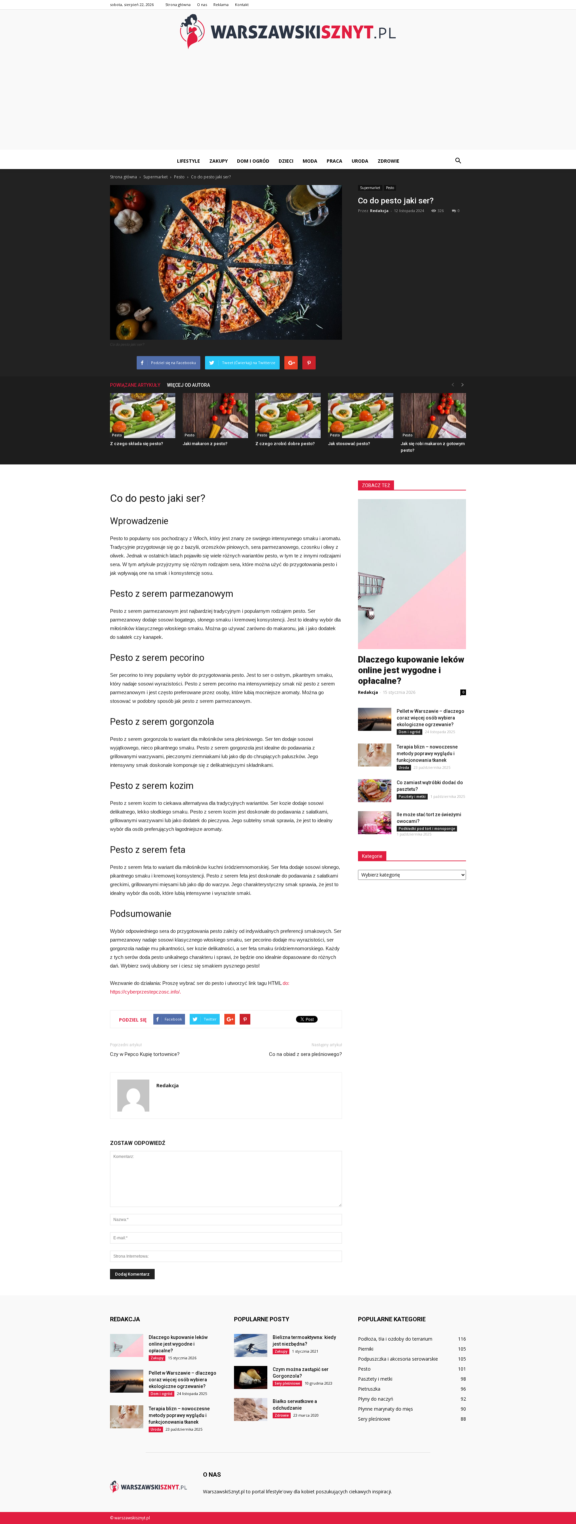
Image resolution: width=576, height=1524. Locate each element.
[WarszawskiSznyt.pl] (288, 31)
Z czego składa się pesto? (136, 443)
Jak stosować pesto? (349, 443)
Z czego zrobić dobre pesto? (285, 443)
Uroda (360, 161)
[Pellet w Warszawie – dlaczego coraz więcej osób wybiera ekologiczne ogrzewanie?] (374, 719)
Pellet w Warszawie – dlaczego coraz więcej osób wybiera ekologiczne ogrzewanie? (430, 717)
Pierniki (365, 1349)
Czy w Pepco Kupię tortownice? (145, 1054)
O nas (202, 4)
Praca (334, 161)
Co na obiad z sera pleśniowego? (305, 1054)
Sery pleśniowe (287, 1383)
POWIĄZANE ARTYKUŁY (135, 385)
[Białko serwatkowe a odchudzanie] (250, 1409)
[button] (458, 161)
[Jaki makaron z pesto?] (215, 415)
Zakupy (218, 161)
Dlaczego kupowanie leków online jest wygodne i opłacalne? (411, 670)
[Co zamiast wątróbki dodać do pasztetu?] (374, 790)
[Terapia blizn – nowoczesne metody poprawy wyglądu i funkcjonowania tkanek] (374, 755)
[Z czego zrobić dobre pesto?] (288, 415)
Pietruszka (369, 1389)
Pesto (390, 187)
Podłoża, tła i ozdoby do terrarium (395, 1339)
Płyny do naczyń (375, 1399)
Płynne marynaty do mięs (385, 1409)
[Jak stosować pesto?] (360, 415)
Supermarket (370, 187)
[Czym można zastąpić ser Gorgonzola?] (250, 1377)
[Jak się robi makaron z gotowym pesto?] (433, 415)
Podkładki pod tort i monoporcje (427, 828)
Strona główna (178, 4)
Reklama (221, 4)
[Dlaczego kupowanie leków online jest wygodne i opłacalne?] (126, 1345)
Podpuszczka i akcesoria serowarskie (398, 1359)
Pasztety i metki (412, 796)
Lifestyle (188, 161)
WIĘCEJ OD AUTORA (188, 385)
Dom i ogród (253, 161)
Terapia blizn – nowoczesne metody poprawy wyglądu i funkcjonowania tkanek (427, 753)
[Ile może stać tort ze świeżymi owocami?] (374, 822)
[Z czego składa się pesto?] (142, 415)
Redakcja (379, 210)
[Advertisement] (288, 103)
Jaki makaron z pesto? (205, 443)
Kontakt (242, 4)
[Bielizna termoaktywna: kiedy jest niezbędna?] (250, 1345)
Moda (310, 161)
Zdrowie (388, 161)
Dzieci (286, 161)
